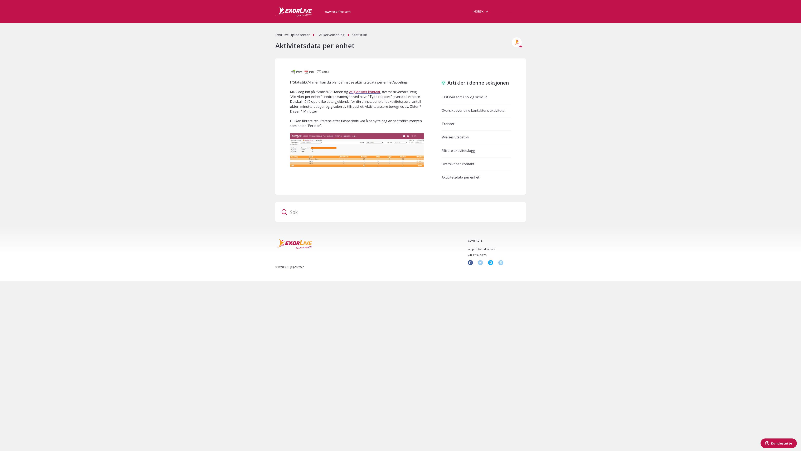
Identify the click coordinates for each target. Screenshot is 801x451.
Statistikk (359, 35)
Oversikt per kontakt (458, 164)
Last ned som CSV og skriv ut (464, 97)
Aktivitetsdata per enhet (460, 177)
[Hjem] (293, 11)
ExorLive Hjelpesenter (292, 35)
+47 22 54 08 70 (477, 255)
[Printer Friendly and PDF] (310, 71)
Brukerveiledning (331, 35)
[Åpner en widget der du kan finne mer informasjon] (779, 443)
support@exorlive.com (481, 249)
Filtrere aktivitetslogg (458, 150)
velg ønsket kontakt (364, 92)
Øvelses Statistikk (455, 137)
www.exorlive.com (338, 12)
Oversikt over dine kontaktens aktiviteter (474, 110)
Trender (448, 124)
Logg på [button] (511, 11)
